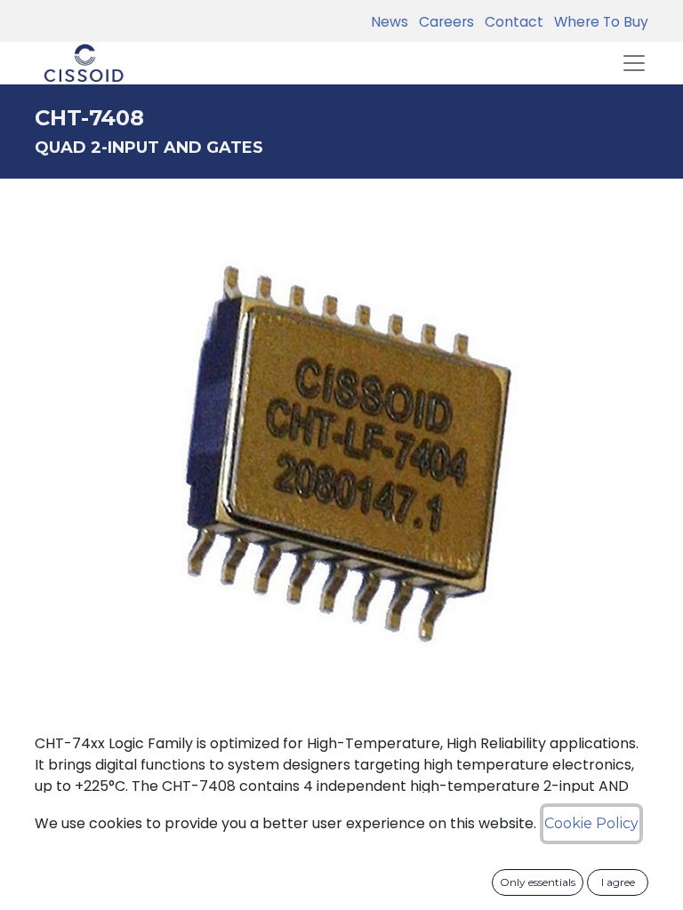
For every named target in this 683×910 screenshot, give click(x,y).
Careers (443, 22)
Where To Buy (597, 22)
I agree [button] (618, 882)
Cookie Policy (591, 823)
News (389, 22)
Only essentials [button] (537, 882)
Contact (510, 22)
